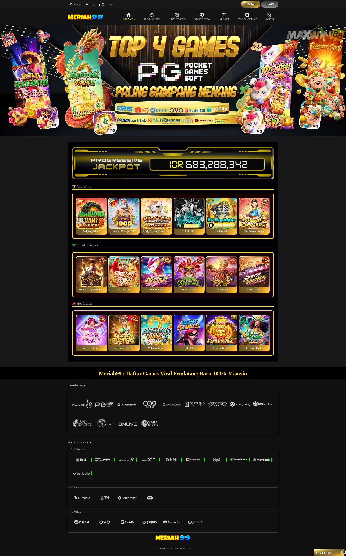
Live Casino (177, 19)
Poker (270, 19)
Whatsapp (77, 5)
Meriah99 (165, 548)
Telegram (93, 5)
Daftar (251, 4)
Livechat (109, 5)
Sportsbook (202, 19)
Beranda (129, 19)
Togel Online (247, 19)
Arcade (224, 19)
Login (270, 4)
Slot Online (152, 19)
